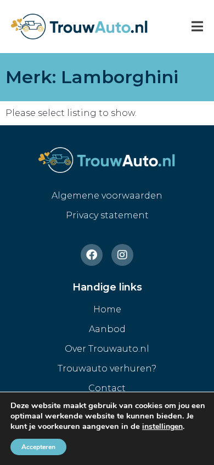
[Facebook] (92, 255)
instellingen (162, 427)
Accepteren (38, 447)
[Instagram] (122, 255)
